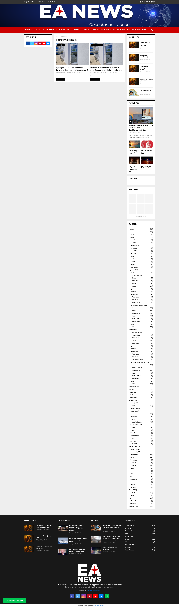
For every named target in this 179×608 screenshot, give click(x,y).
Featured (131, 386)
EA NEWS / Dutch (123, 30)
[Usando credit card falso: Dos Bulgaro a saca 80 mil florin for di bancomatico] (96, 528)
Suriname (133, 471)
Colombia (135, 299)
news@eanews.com (93, 591)
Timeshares (134, 433)
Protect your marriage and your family (145, 68)
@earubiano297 (141, 216)
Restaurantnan (135, 435)
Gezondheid (136, 335)
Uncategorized (133, 506)
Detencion (134, 482)
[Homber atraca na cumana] (134, 92)
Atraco (133, 484)
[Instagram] (83, 596)
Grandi (133, 492)
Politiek (133, 384)
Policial (133, 406)
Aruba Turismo (49, 30)
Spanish (131, 229)
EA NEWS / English (108, 30)
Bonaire (59, 45)
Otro (132, 473)
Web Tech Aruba (98, 606)
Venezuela (134, 248)
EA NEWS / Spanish (139, 30)
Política (133, 264)
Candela (133, 487)
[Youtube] (95, 596)
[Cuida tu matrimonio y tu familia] (134, 81)
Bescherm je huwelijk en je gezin (146, 56)
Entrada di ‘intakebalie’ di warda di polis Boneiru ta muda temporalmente (106, 69)
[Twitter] (78, 596)
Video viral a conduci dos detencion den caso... (133, 168)
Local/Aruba (134, 232)
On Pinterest (134, 189)
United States (136, 302)
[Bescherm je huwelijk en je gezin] (134, 57)
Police (132, 324)
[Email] (101, 596)
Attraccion (134, 441)
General (133, 427)
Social (132, 237)
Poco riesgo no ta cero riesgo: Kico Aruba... (134, 152)
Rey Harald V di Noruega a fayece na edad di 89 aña (77, 550)
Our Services (42, 2)
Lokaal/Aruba (135, 332)
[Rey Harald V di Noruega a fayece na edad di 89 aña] (63, 552)
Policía (133, 261)
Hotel (132, 430)
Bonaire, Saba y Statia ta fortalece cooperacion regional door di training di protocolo (77, 528)
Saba (133, 316)
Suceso (77, 30)
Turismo (133, 242)
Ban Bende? (132, 503)
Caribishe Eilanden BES (138, 362)
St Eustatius (134, 267)
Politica (133, 408)
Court (134, 283)
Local (27, 30)
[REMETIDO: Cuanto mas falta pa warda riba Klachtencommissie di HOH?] (141, 115)
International (134, 294)
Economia (134, 416)
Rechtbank (135, 343)
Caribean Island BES (137, 305)
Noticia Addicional (136, 422)
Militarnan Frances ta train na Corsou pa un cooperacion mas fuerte (78, 540)
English (131, 270)
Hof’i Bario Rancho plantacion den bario (146, 152)
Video (95, 30)
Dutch (63, 45)
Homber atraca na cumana (145, 91)
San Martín (134, 259)
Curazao (133, 253)
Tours (132, 438)
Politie (132, 381)
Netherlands (136, 321)
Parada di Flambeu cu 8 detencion (110, 548)
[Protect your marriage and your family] (134, 68)
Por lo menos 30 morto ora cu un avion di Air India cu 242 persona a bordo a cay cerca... (112, 538)
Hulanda (133, 465)
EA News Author (61, 72)
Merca (132, 468)
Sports (133, 289)
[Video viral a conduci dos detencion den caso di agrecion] (134, 160)
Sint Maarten (136, 313)
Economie (135, 338)
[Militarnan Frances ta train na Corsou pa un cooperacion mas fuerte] (63, 541)
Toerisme (133, 348)
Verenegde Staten (137, 359)
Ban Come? (132, 501)
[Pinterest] (89, 596)
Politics (133, 327)
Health (134, 278)
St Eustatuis (132, 392)
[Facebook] (72, 596)
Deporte (37, 30)
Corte (132, 414)
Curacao (135, 308)
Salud (132, 234)
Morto (87, 30)
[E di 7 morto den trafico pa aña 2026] (147, 160)
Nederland (135, 378)
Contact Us (51, 2)
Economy (135, 280)
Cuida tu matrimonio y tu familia (146, 80)
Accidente (134, 479)
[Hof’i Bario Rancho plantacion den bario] (147, 144)
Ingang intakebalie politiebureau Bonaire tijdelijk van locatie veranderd (72, 69)
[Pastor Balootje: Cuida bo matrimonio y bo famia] (134, 45)
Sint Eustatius (136, 319)
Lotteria (133, 419)
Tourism (133, 291)
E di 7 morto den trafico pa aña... (146, 167)
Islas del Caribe (135, 251)
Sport (132, 346)
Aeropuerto (134, 444)
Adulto (133, 495)
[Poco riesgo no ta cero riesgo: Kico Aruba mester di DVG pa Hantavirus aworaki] (134, 144)
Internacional (64, 30)
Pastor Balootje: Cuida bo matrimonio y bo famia (146, 44)
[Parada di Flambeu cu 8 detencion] (96, 550)
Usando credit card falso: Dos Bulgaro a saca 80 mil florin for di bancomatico (112, 527)
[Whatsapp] (107, 596)
